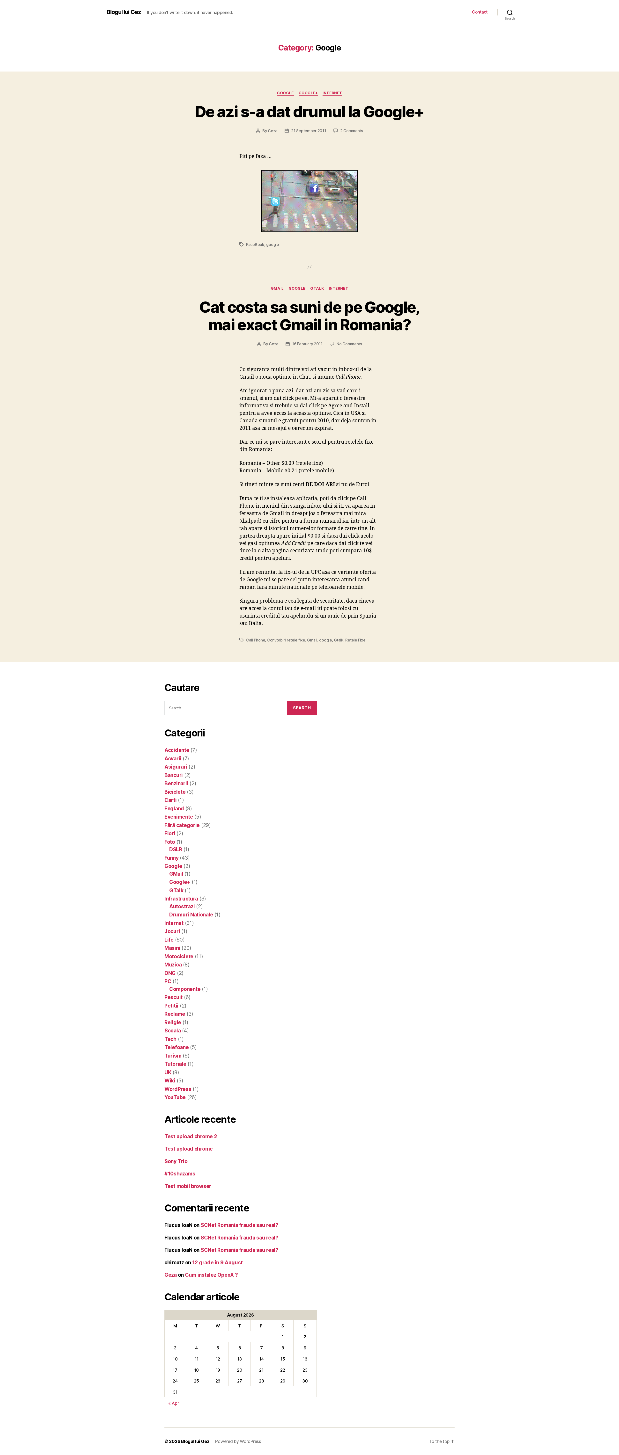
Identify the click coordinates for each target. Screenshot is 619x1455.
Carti (170, 800)
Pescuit (173, 997)
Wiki (169, 1081)
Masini (172, 948)
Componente (184, 989)
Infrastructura (181, 899)
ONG (170, 973)
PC (167, 981)
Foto (169, 842)
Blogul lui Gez (123, 12)
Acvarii (172, 759)
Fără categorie (182, 825)
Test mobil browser (187, 1186)
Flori (169, 833)
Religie (172, 1022)
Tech (170, 1039)
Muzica (173, 965)
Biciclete (175, 792)
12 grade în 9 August (217, 1263)
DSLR (175, 849)
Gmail (312, 640)
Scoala (172, 1031)
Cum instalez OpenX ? (211, 1275)
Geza (272, 130)
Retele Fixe (355, 640)
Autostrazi (182, 906)
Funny (171, 858)
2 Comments (351, 130)
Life (169, 940)
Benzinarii (176, 783)
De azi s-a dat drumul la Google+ (309, 111)
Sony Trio (176, 1161)
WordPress (178, 1089)
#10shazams (179, 1174)
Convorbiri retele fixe (286, 640)
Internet (332, 93)
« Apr (173, 1403)
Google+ (308, 93)
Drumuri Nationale (191, 915)
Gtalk (338, 640)
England (174, 809)
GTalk (317, 288)
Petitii (171, 1006)
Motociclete (178, 956)
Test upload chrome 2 (190, 1136)
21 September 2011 (308, 130)
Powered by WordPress (238, 1441)
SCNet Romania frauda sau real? (239, 1225)
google (272, 244)
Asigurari (175, 767)
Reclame (174, 1014)
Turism (172, 1056)
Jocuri (172, 931)
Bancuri (173, 775)
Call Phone (255, 640)
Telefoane (176, 1047)
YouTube (175, 1097)
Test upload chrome (188, 1149)
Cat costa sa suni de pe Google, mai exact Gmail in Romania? (309, 316)
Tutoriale (175, 1064)
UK (167, 1072)
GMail (277, 288)
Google (285, 93)
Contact (480, 11)
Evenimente (178, 817)
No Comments (349, 343)
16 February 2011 (307, 343)
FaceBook (255, 244)
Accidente (176, 750)
